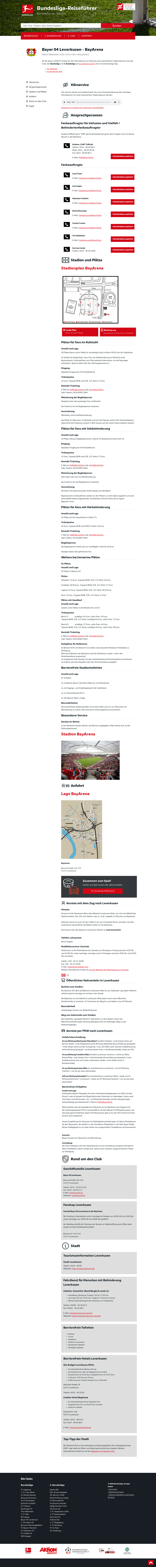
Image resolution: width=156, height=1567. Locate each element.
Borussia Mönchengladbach (31, 1525)
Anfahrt (32, 97)
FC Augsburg (26, 1490)
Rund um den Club (37, 101)
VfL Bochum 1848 (57, 1495)
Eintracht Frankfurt (28, 1503)
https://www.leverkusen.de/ (83, 1269)
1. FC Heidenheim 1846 (59, 1512)
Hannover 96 (55, 1509)
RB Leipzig (25, 1517)
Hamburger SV (26, 1509)
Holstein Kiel (54, 1520)
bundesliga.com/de (87, 64)
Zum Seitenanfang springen (151, 1562)
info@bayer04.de (76, 1193)
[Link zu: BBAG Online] (77, 1554)
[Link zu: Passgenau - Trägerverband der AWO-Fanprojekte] (106, 1554)
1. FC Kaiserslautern (58, 1514)
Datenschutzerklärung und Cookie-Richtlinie (121, 1496)
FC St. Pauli (54, 1528)
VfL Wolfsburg (55, 1531)
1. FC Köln (25, 1514)
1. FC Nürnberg (56, 1525)
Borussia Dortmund (28, 1498)
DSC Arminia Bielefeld (58, 1492)
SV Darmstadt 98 (56, 1501)
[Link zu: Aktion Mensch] (48, 1554)
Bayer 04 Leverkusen (29, 1520)
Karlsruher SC (55, 1517)
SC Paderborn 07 (27, 1531)
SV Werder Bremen (28, 1495)
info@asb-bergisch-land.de (81, 1313)
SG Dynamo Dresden (58, 1503)
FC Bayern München (29, 1528)
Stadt (31, 106)
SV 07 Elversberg (27, 1501)
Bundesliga (128, 7)
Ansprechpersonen (38, 87)
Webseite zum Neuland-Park (103, 1451)
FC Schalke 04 (26, 1533)
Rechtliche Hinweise (116, 1492)
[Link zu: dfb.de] (127, 1554)
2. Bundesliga (129, 9)
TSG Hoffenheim (27, 1512)
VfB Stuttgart (26, 1536)
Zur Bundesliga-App (54, 72)
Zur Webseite (52, 69)
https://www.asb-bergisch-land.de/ (86, 1316)
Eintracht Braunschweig (59, 1498)
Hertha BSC (54, 1490)
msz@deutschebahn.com (78, 967)
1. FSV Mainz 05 (27, 1523)
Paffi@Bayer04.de (86, 158)
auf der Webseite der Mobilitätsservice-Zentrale (108, 970)
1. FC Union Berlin (28, 1492)
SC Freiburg (25, 1506)
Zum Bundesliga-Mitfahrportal (102, 891)
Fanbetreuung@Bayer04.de (90, 178)
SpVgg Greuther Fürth (58, 1506)
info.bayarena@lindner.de (80, 1428)
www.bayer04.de (78, 1196)
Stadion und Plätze (37, 92)
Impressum (113, 1489)
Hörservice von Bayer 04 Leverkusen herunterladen (82, 108)
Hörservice (34, 82)
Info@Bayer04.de (96, 390)
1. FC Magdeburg (56, 1523)
